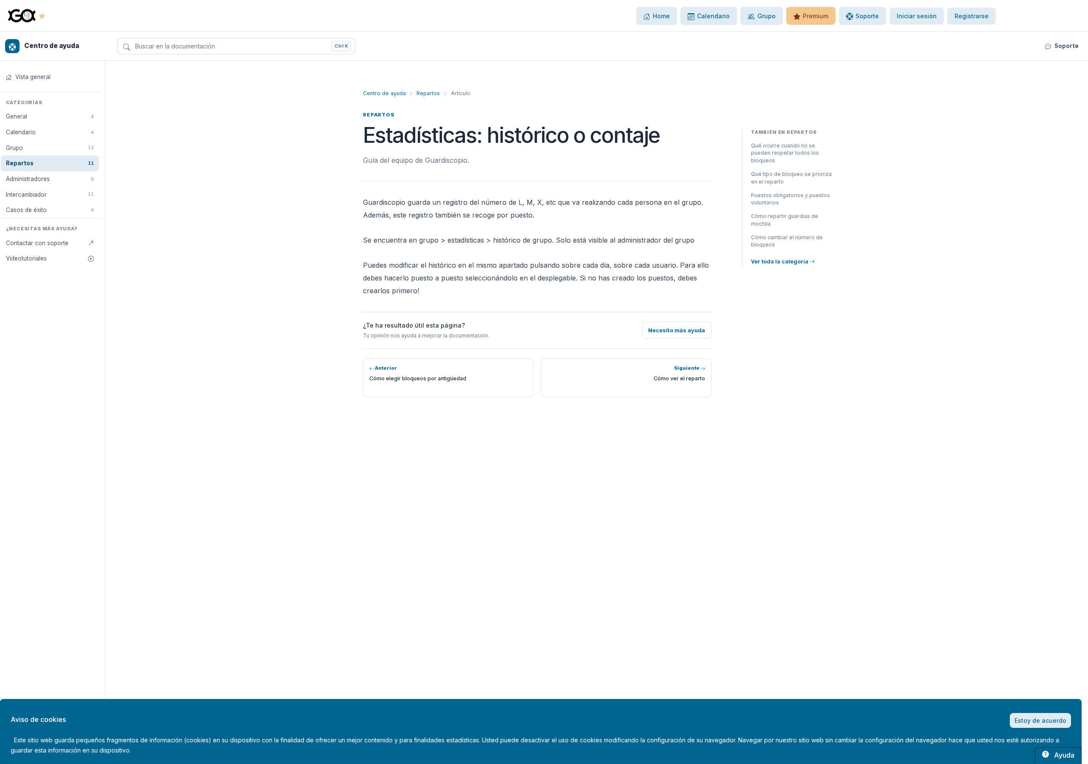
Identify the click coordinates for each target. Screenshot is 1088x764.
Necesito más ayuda (676, 330)
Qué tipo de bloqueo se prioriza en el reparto (791, 178)
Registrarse (972, 16)
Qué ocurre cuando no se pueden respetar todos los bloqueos (785, 153)
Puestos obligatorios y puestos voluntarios (790, 199)
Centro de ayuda (384, 93)
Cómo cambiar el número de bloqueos (787, 241)
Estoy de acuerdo (1040, 720)
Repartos (428, 93)
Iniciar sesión (917, 16)
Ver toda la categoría (780, 261)
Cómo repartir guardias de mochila (784, 220)
